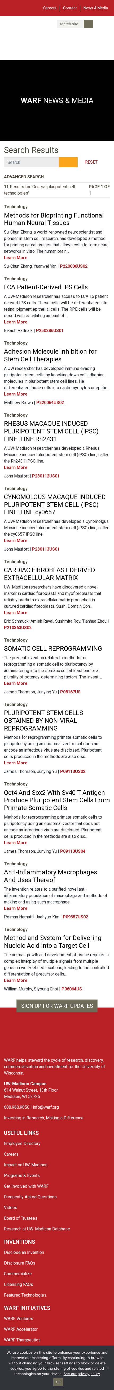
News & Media (96, 8)
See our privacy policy (82, 1374)
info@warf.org (46, 1107)
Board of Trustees (20, 1218)
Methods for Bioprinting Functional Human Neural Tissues (54, 219)
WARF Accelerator (21, 1329)
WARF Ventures (18, 1318)
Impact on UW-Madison (25, 1164)
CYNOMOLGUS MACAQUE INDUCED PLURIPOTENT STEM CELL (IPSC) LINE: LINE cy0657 (55, 504)
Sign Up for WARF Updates (57, 1006)
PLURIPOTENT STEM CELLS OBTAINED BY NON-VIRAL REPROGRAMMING (43, 720)
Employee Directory (22, 1143)
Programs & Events (22, 1175)
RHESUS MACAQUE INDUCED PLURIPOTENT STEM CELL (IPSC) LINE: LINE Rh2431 (51, 431)
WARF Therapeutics (22, 1339)
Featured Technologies (25, 1295)
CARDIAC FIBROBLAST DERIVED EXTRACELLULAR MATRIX (49, 574)
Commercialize (18, 1273)
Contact (70, 8)
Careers (49, 8)
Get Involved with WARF (26, 1186)
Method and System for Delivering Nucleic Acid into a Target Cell (53, 941)
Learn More (16, 257)
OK (58, 1382)
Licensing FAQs (18, 1284)
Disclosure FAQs (19, 1263)
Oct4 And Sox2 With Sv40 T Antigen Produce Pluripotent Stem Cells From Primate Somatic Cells (57, 800)
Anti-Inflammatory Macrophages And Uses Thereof (50, 876)
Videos (10, 1207)
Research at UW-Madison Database (37, 1228)
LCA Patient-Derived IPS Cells (46, 287)
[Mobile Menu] (8, 7)
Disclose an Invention (24, 1252)
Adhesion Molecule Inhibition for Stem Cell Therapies (50, 355)
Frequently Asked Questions (30, 1196)
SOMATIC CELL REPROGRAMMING (53, 648)
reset (91, 162)
